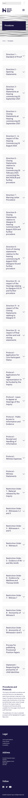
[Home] (7, 10)
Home (4, 40)
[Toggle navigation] (23, 10)
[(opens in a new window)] (4, 786)
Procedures (10, 40)
